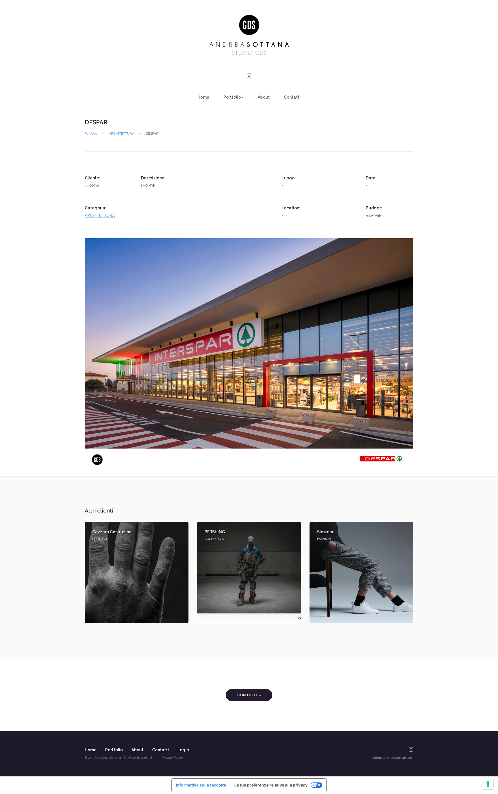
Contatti (292, 97)
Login (183, 750)
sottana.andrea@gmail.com (392, 758)
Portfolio (91, 134)
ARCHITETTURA (121, 134)
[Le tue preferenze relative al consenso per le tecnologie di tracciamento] (487, 783)
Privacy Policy (172, 758)
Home (203, 97)
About (264, 97)
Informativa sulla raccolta (201, 784)
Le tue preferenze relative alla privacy (271, 784)
